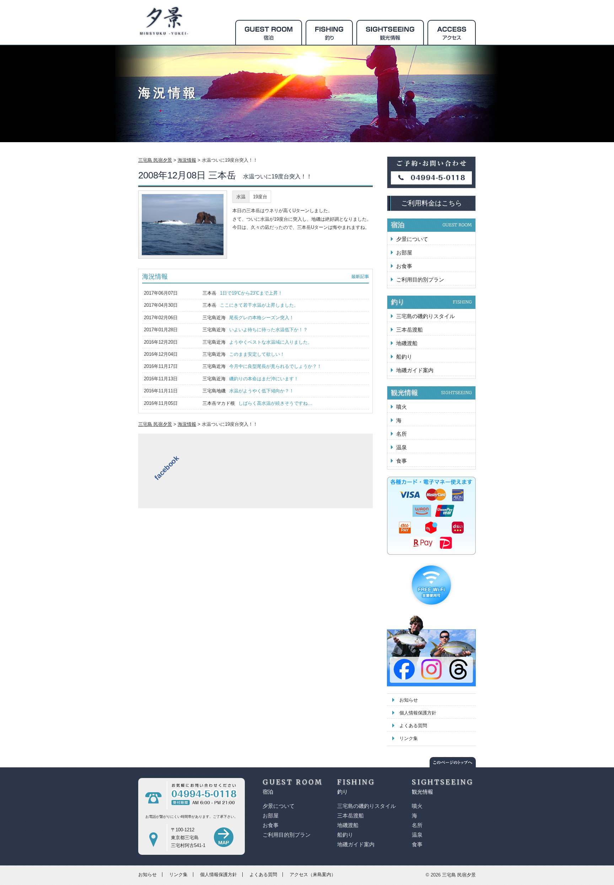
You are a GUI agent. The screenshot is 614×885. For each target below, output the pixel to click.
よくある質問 (413, 725)
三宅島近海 (248, 317)
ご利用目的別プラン (420, 280)
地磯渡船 (407, 343)
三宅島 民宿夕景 (459, 875)
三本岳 (242, 293)
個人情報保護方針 (417, 712)
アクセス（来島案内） (313, 874)
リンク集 (408, 738)
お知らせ (408, 700)
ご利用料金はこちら (431, 203)
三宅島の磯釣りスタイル (425, 316)
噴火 (401, 407)
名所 (401, 434)
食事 (401, 461)
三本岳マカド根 (257, 403)
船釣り (404, 357)
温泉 (401, 447)
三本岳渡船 (409, 330)
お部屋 (404, 253)
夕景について (412, 239)
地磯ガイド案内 (414, 370)
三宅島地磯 (248, 390)
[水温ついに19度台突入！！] (182, 226)
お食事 (404, 266)
